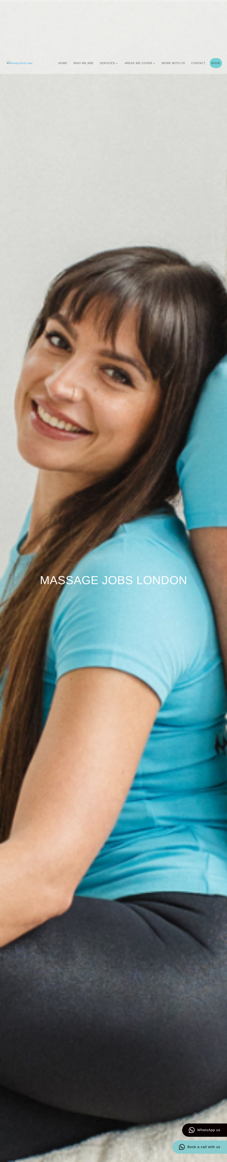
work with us (173, 63)
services (107, 63)
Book (216, 63)
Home (62, 63)
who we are (83, 63)
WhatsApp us (208, 1130)
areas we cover (138, 63)
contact (198, 63)
